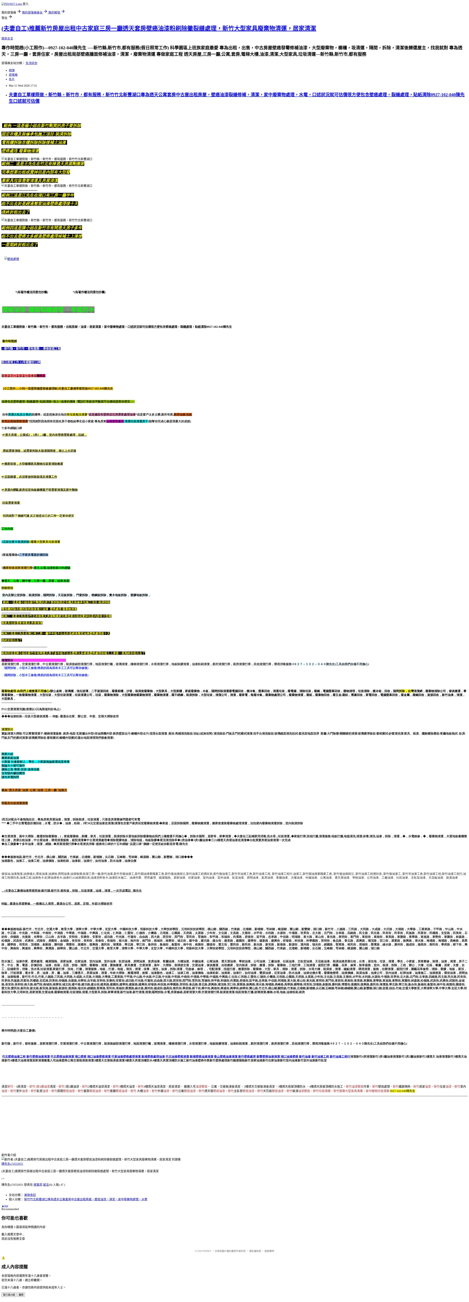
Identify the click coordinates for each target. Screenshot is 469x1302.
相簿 (12, 70)
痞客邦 (38, 1184)
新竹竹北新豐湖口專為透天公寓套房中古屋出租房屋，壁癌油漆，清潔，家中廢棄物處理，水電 (85, 1199)
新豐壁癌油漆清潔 (268, 1056)
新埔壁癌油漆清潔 (201, 1056)
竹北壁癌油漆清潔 (62, 1056)
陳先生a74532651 (12, 1163)
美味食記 (30, 1195)
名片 (12, 79)
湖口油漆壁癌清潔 (99, 1056)
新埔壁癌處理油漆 (153, 1056)
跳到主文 (7, 38)
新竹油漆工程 (320, 1056)
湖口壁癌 (80, 1056)
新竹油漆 (305, 1056)
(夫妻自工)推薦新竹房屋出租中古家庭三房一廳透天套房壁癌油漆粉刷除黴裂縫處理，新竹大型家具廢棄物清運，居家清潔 (158, 28)
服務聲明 (269, 1251)
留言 (46, 1184)
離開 (21, 1294)
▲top (4, 1205)
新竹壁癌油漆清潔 (38, 1056)
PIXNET (207, 1251)
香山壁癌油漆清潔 (225, 1056)
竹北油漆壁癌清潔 (177, 1056)
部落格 (13, 74)
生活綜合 (31, 63)
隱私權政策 (255, 1251)
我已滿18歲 (9, 1294)
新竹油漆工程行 (340, 1056)
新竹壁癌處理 (247, 1056)
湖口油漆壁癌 (289, 1056)
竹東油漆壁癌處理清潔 (126, 1056)
